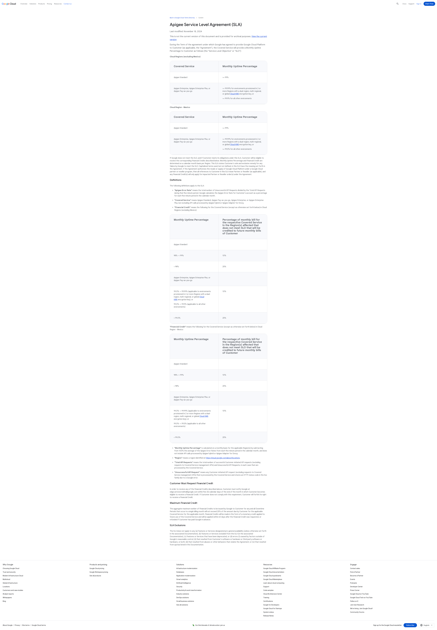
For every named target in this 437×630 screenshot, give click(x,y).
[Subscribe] (410, 625)
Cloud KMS (234, 94)
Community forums (357, 612)
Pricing (49, 4)
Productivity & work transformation (189, 590)
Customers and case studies (13, 590)
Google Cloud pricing (97, 568)
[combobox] (426, 625)
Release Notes (268, 616)
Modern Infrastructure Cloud (13, 576)
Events (352, 579)
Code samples (268, 590)
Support (411, 4)
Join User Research (357, 605)
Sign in (419, 4)
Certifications (268, 601)
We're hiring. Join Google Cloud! (361, 608)
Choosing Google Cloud (11, 568)
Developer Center (356, 587)
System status (268, 612)
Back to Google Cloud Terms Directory (182, 18)
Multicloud (6, 579)
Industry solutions (182, 594)
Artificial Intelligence (183, 583)
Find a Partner (355, 572)
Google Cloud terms (39, 625)
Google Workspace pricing (99, 572)
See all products (95, 576)
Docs (404, 4)
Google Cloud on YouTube (359, 594)
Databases (180, 572)
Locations (6, 587)
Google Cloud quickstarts (272, 576)
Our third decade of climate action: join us (210, 625)
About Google (8, 625)
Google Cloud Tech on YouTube (361, 597)
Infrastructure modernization (186, 568)
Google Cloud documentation (273, 572)
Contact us (67, 4)
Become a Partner (356, 576)
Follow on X (354, 601)
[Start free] (429, 3)
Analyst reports (8, 594)
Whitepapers (7, 597)
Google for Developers (271, 605)
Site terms (26, 625)
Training (266, 597)
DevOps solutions (182, 597)
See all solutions (182, 605)
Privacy (17, 625)
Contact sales (355, 568)
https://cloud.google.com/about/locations (223, 458)
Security (179, 587)
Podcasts (353, 583)
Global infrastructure (10, 583)
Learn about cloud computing (273, 583)
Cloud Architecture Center (272, 594)
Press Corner (355, 590)
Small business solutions (185, 601)
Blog (4, 601)
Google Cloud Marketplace (272, 579)
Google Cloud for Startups (272, 608)
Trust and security (9, 572)
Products (41, 4)
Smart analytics (182, 579)
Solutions (33, 4)
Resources (58, 4)
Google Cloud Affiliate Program (274, 568)
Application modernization (185, 576)
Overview (23, 4)
